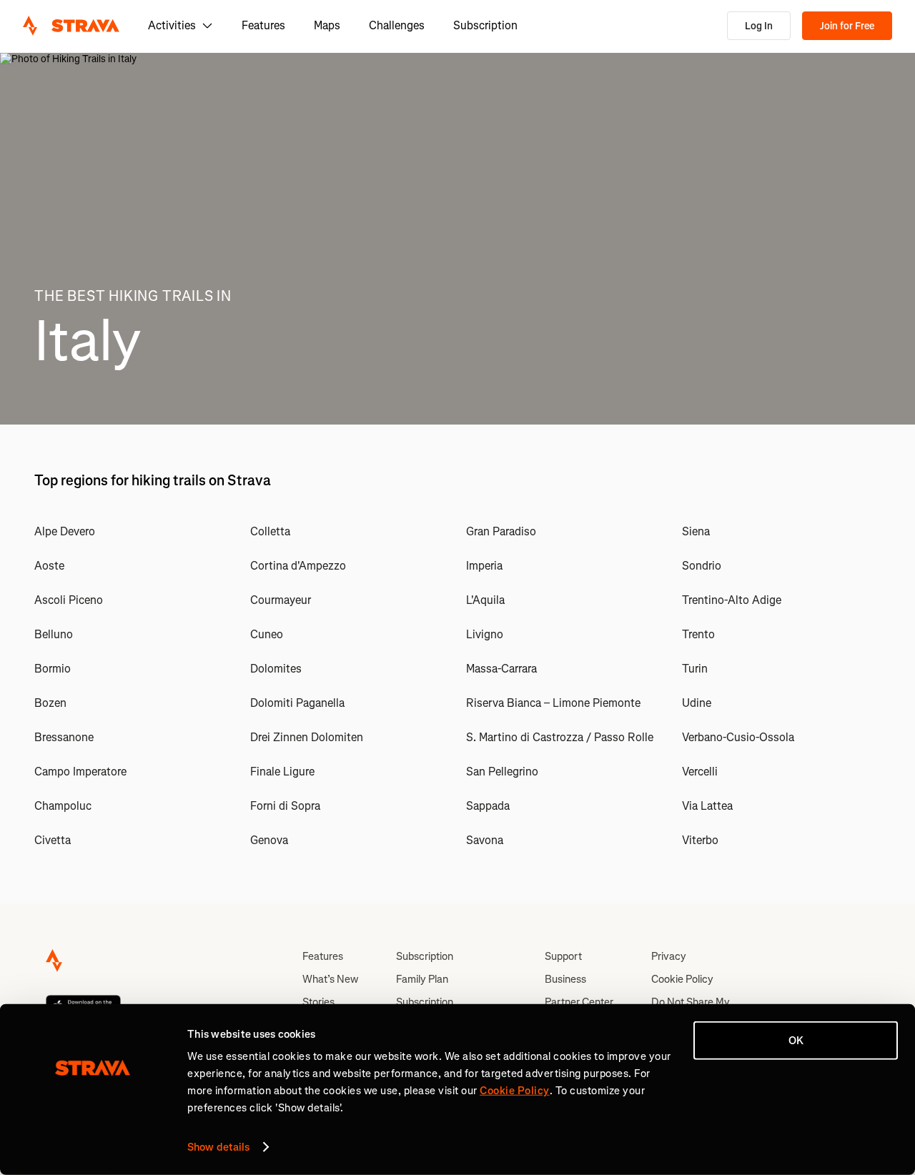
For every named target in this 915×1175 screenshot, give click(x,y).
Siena (696, 531)
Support (563, 956)
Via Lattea (707, 805)
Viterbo (700, 840)
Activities (172, 25)
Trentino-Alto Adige (731, 600)
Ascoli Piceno (68, 600)
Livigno (484, 634)
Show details (218, 1147)
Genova (269, 840)
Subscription (485, 25)
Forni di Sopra (285, 805)
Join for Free (847, 26)
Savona (484, 840)
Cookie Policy (682, 979)
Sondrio (701, 565)
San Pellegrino (502, 771)
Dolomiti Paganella (297, 702)
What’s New (330, 979)
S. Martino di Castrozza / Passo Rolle (559, 737)
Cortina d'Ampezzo (298, 565)
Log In (759, 26)
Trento (698, 634)
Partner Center (579, 1002)
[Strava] (71, 25)
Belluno (53, 634)
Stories (318, 1002)
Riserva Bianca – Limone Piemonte (553, 702)
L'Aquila (485, 600)
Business (565, 979)
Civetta (52, 840)
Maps (327, 25)
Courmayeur (280, 600)
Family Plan (422, 979)
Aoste (49, 565)
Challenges (397, 25)
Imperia (484, 565)
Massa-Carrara (501, 668)
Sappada (488, 805)
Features (263, 25)
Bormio (52, 668)
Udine (696, 702)
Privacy (668, 956)
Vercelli (700, 771)
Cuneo (266, 634)
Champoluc (63, 805)
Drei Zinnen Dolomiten (306, 737)
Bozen (50, 702)
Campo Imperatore (80, 771)
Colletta (270, 531)
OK (795, 1040)
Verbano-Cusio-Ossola (738, 737)
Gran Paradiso (501, 531)
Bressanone (64, 737)
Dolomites (276, 668)
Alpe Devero (64, 531)
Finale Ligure (282, 771)
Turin (695, 668)
